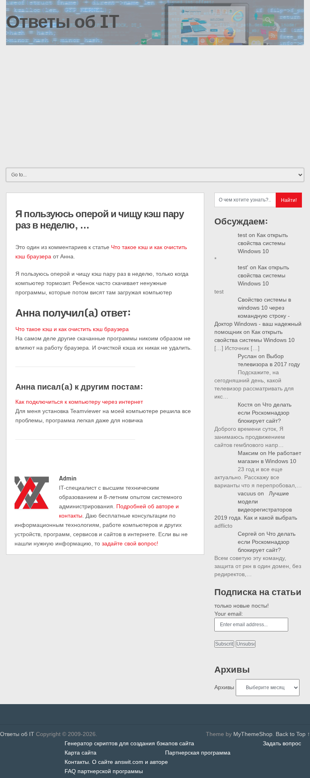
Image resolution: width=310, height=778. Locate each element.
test (242, 235)
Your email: (228, 613)
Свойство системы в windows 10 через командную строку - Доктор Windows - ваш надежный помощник (258, 315)
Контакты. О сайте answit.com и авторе (116, 762)
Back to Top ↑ (293, 734)
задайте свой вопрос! (130, 543)
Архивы (224, 687)
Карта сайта (80, 752)
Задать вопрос (282, 743)
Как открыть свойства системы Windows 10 (263, 243)
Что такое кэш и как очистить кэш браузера (72, 329)
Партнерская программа (197, 752)
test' (243, 267)
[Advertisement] (155, 105)
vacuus (247, 493)
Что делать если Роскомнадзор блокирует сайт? (264, 412)
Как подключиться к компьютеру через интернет (79, 401)
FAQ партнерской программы (104, 771)
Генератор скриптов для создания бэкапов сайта (129, 743)
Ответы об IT (62, 21)
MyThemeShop (252, 734)
